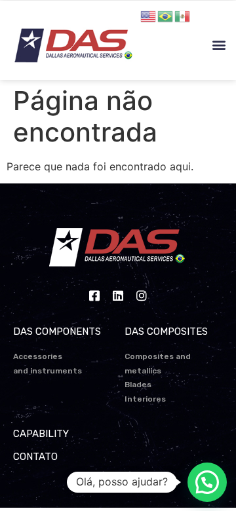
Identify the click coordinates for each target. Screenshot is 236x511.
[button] (218, 45)
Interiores (145, 399)
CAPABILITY (41, 434)
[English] (148, 15)
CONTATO (35, 457)
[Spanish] (182, 15)
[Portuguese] (165, 15)
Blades (138, 384)
